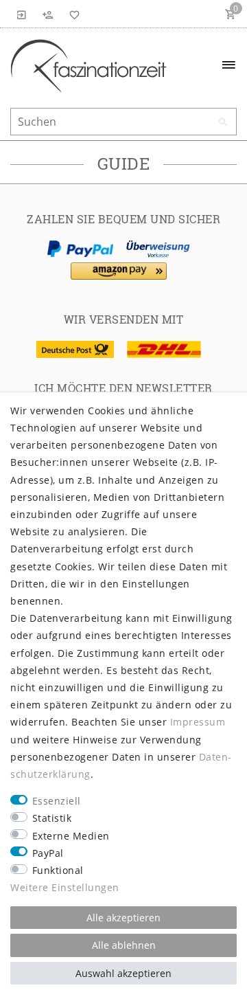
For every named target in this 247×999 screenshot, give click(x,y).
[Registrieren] (48, 13)
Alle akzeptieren (123, 917)
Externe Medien (71, 835)
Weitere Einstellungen (64, 887)
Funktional (58, 870)
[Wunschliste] (72, 13)
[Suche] (223, 122)
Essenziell (56, 800)
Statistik (52, 817)
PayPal (48, 853)
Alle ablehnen (124, 945)
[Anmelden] (22, 13)
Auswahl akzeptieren (123, 973)
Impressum (198, 721)
